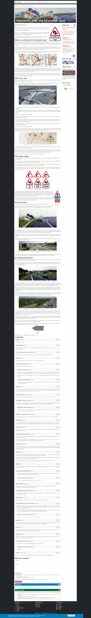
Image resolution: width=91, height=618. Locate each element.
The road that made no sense (68, 28)
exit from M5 (30, 597)
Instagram (50, 613)
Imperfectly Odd (17, 32)
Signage (33, 335)
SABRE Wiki (41, 543)
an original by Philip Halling (37, 598)
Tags (38, 605)
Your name (16, 560)
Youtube (54, 613)
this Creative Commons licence (49, 598)
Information (19, 606)
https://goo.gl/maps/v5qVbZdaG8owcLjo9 (42, 372)
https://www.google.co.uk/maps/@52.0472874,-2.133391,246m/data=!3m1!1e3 (44, 397)
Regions (39, 606)
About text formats (17, 572)
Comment (16, 564)
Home (25, 2)
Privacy (59, 607)
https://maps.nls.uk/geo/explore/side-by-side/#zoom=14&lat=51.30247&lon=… (29, 516)
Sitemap (59, 605)
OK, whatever (64, 615)
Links (53, 2)
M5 (26, 51)
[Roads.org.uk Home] (19, 2)
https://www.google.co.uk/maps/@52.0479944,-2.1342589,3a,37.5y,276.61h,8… (28, 391)
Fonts (50, 2)
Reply (58, 339)
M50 (17, 47)
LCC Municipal (19, 595)
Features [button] (45, 2)
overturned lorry (26, 597)
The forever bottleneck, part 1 (67, 45)
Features (18, 609)
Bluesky (41, 613)
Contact (59, 609)
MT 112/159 (47, 586)
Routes (39, 604)
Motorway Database (39, 2)
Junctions (36, 335)
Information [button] (32, 2)
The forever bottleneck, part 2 (67, 38)
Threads (45, 613)
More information (71, 615)
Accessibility (60, 606)
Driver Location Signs (68, 69)
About (59, 604)
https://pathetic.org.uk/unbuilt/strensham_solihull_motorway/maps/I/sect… (48, 439)
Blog (28, 2)
